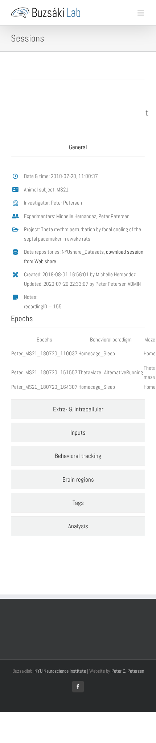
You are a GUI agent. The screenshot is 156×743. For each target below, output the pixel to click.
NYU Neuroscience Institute (60, 671)
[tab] (78, 118)
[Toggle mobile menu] (141, 13)
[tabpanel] (78, 280)
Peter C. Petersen (127, 671)
